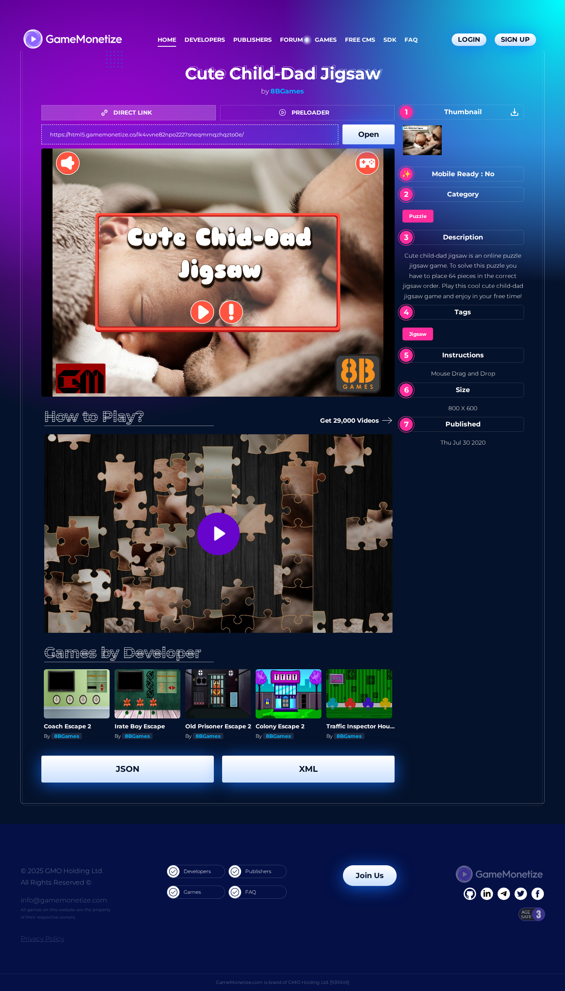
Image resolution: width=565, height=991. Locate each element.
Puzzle (418, 216)
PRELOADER (309, 112)
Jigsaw (417, 334)
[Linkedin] (504, 894)
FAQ (411, 40)
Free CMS (360, 40)
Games (326, 40)
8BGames (287, 91)
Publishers (252, 40)
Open (368, 134)
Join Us (370, 875)
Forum (291, 40)
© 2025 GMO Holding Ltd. (62, 871)
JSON (127, 769)
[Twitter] (521, 894)
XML (308, 769)
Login (469, 39)
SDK (389, 40)
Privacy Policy (42, 939)
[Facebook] (470, 894)
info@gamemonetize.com (64, 900)
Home (167, 40)
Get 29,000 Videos (350, 420)
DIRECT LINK (132, 112)
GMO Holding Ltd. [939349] (318, 982)
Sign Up (515, 39)
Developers (204, 40)
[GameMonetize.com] (72, 40)
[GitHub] (537, 894)
